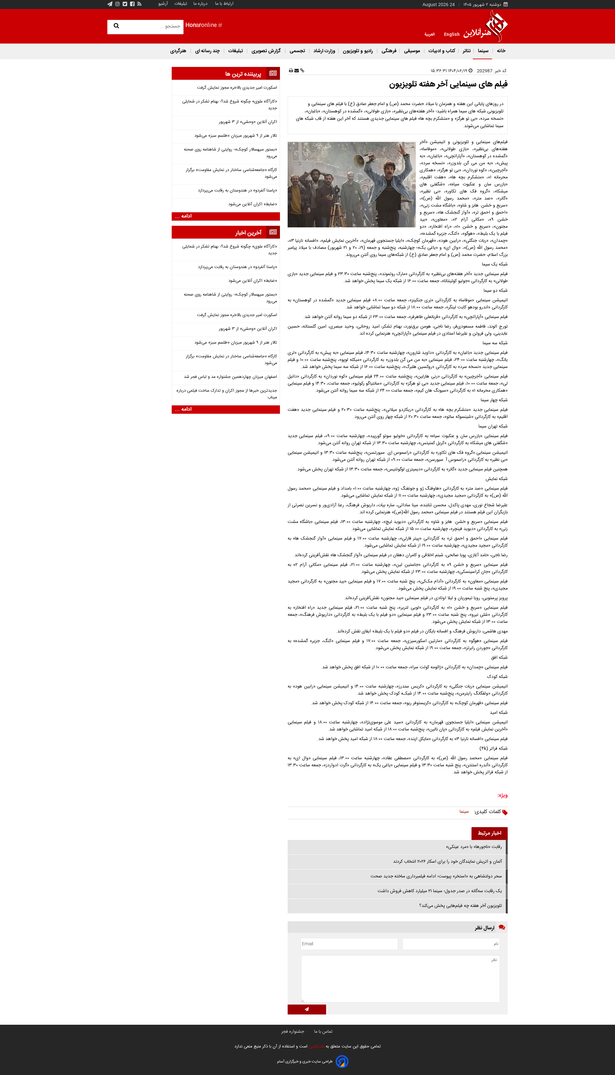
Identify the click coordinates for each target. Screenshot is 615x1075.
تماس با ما (323, 1032)
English (452, 34)
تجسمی (297, 51)
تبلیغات (180, 4)
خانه (500, 51)
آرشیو (163, 4)
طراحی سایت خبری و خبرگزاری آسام (304, 1061)
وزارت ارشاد (323, 51)
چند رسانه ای (207, 51)
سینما (483, 51)
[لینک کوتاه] (301, 71)
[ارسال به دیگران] (296, 71)
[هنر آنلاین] (485, 26)
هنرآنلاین (316, 1046)
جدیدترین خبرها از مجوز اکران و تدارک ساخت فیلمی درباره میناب (226, 394)
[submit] (307, 1009)
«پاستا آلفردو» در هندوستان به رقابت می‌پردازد (237, 190)
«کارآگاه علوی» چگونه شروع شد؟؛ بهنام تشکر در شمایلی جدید (229, 105)
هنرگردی (178, 51)
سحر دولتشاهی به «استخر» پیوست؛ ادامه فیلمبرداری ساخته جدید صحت (436, 876)
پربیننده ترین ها (243, 74)
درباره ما (200, 4)
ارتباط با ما (224, 4)
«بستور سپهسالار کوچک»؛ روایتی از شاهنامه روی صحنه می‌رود (230, 153)
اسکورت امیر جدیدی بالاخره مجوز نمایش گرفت (237, 88)
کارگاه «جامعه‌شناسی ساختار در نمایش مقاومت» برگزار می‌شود (231, 173)
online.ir (203, 25)
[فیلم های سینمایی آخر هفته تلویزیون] (353, 185)
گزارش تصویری (266, 51)
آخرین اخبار (248, 233)
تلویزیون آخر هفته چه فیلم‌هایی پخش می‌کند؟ (460, 906)
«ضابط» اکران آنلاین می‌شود (252, 204)
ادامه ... (183, 216)
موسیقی (412, 51)
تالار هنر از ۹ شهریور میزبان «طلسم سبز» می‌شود (235, 136)
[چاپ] (291, 71)
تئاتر (466, 51)
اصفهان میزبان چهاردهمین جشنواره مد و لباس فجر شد (230, 377)
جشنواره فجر (292, 1032)
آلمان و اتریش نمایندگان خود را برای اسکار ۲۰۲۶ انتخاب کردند (447, 862)
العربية (429, 34)
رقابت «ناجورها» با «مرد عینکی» (474, 847)
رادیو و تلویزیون (357, 51)
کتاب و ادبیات (441, 51)
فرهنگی (388, 51)
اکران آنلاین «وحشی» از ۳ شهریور (248, 122)
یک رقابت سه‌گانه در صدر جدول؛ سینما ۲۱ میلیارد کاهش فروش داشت (440, 891)
